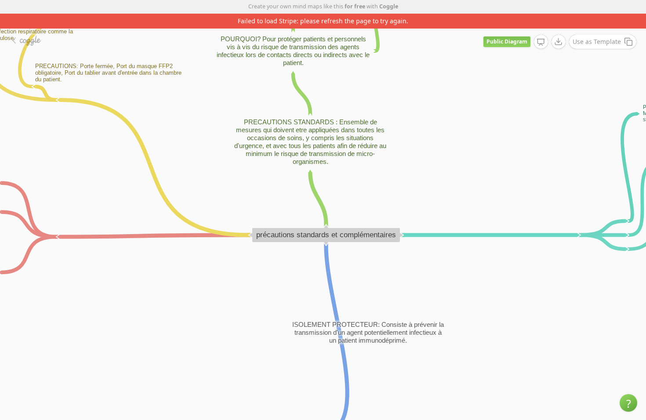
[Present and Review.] (541, 42)
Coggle (388, 6)
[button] (628, 403)
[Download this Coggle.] (559, 42)
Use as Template (597, 41)
